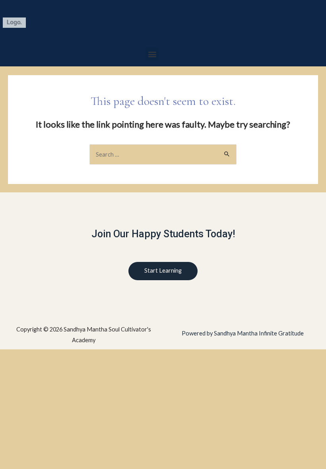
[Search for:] (163, 154)
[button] (152, 53)
